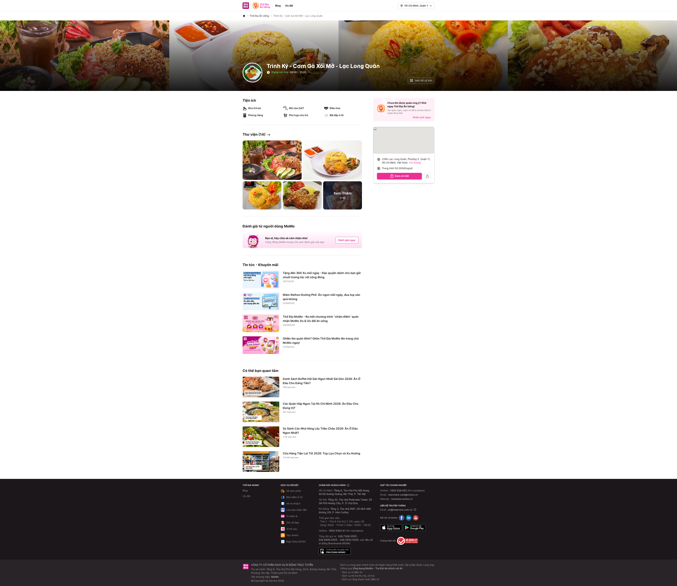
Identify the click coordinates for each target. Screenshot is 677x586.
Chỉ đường (415, 162)
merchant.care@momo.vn (403, 494)
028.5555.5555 (349, 539)
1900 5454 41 (337, 530)
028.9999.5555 (328, 539)
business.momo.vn (402, 498)
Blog (278, 5)
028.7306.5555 (347, 536)
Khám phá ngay (422, 117)
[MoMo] (244, 15)
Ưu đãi (289, 5)
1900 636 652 (407, 490)
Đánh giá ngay (346, 240)
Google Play (414, 527)
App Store (391, 527)
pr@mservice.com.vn (400, 509)
